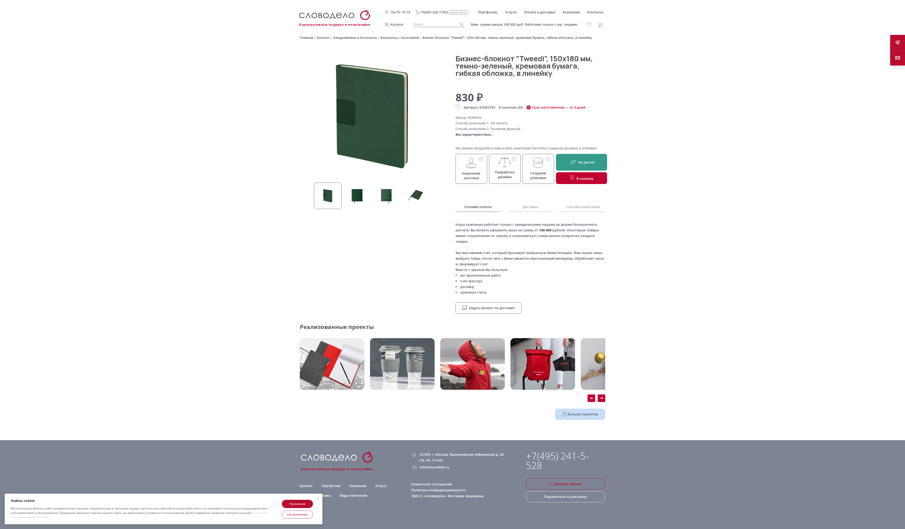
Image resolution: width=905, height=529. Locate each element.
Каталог (397, 24)
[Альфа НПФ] (472, 364)
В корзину (584, 178)
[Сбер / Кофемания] (402, 364)
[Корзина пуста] (602, 25)
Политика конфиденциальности (438, 490)
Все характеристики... (475, 134)
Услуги (381, 486)
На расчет (586, 162)
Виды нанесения (353, 495)
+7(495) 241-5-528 (557, 460)
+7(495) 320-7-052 (434, 12)
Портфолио (331, 486)
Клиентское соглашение (431, 484)
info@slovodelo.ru (434, 467)
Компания (358, 486)
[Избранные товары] (591, 25)
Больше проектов (583, 414)
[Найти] (460, 24)
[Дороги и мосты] (332, 364)
